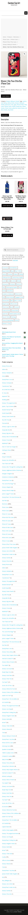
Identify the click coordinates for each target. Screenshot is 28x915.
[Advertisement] (14, 27)
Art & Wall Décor (13, 267)
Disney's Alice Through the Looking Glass (12, 467)
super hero (5, 313)
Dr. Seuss (4, 393)
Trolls (3, 732)
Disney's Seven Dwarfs (8, 416)
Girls (20, 287)
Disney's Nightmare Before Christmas (11, 470)
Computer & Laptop (7, 756)
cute (2, 103)
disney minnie (11, 103)
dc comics (13, 281)
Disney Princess (6, 366)
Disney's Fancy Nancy (7, 652)
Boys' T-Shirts (18, 271)
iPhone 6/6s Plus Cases (8, 517)
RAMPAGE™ (5, 443)
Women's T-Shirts (7, 323)
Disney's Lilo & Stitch (7, 551)
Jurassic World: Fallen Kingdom (10, 547)
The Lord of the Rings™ (8, 483)
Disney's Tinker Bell (7, 726)
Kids (4, 297)
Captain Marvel (6, 826)
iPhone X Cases (6, 541)
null (3, 453)
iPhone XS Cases (6, 520)
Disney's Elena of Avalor (8, 662)
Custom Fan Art (14, 3)
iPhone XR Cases (6, 534)
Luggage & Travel (19, 297)
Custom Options (6, 96)
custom (24, 101)
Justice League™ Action (8, 494)
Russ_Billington (6, 880)
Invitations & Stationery (8, 294)
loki (3, 877)
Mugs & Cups (6, 304)
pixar (11, 307)
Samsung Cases (6, 746)
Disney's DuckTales (7, 675)
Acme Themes (18, 911)
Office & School (13, 304)
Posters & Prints (6, 310)
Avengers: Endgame (7, 473)
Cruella (4, 857)
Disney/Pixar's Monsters (8, 766)
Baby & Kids (5, 759)
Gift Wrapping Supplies (11, 287)
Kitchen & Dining (10, 297)
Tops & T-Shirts (6, 317)
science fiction (15, 310)
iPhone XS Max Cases (7, 527)
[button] (25, 13)
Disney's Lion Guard (7, 668)
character (10, 274)
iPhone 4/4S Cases (7, 531)
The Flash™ (5, 682)
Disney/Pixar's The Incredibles (9, 699)
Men (12, 300)
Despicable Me (6, 430)
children (16, 274)
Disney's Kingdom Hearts (8, 716)
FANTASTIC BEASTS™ (7, 658)
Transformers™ (6, 386)
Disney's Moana (6, 729)
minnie (13, 106)
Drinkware (12, 284)
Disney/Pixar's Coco (7, 379)
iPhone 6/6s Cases (6, 537)
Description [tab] (5, 115)
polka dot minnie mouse (18, 108)
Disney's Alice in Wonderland (9, 436)
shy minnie (10, 110)
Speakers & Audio (6, 749)
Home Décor (10, 290)
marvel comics (6, 300)
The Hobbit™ (5, 665)
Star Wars (4, 500)
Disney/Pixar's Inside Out (8, 554)
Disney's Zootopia (6, 383)
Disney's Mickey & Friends (12, 101)
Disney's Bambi (6, 719)
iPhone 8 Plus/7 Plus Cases (9, 544)
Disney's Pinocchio (7, 561)
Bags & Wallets (6, 271)
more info (15, 260)
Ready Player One (6, 672)
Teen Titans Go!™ (6, 463)
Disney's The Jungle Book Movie (10, 705)
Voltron (4, 369)
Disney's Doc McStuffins (8, 460)
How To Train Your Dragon (9, 446)
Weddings (4, 399)
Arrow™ (4, 722)
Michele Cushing (6, 776)
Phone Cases (8, 108)
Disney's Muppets (6, 487)
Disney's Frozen (6, 440)
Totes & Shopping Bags (8, 320)
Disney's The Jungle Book (8, 403)
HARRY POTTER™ (6, 695)
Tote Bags (13, 317)
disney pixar (5, 284)
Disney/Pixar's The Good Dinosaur (10, 497)
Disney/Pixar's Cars (7, 480)
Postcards (16, 307)
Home (4, 290)
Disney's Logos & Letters (8, 426)
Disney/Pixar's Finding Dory (9, 712)
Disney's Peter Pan (7, 679)
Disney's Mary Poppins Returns (10, 655)
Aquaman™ (5, 396)
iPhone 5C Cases (6, 514)
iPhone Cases (8, 106)
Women (17, 320)
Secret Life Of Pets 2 (7, 685)
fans (12, 104)
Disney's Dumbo (6, 557)
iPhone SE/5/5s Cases (7, 742)
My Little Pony (5, 420)
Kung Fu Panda (6, 457)
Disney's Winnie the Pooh (8, 689)
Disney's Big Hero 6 (7, 433)
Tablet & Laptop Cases (14, 313)
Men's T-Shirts (17, 300)
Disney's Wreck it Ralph (8, 490)
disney (5, 103)
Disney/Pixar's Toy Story (8, 739)
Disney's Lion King (6, 709)
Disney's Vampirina (7, 373)
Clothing (21, 274)
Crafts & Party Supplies (17, 277)
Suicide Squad (5, 413)
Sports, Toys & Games (8, 406)
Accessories (5, 267)
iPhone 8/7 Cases (6, 524)
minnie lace (19, 106)
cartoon (4, 274)
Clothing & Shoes (7, 277)
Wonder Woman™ (6, 409)
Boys (12, 271)
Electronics (8, 104)
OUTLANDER (5, 702)
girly (15, 104)
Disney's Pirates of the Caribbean (10, 692)
